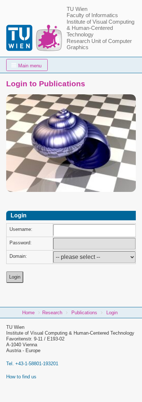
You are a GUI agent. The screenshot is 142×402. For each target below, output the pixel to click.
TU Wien (77, 9)
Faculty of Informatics (92, 15)
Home (28, 312)
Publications (84, 312)
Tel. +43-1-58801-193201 (32, 363)
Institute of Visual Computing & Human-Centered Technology (100, 28)
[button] (27, 65)
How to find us (21, 376)
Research (52, 312)
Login (112, 312)
